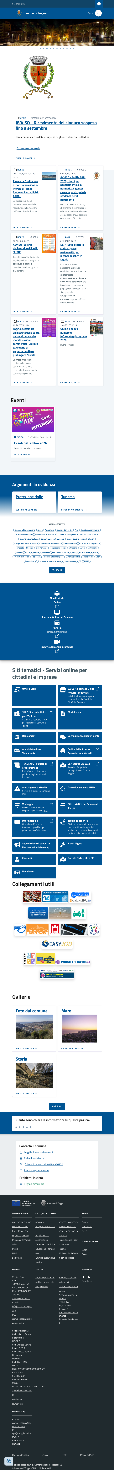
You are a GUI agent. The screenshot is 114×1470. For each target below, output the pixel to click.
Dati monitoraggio (20, 1455)
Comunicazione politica (76, 539)
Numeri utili (17, 1403)
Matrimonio (92, 548)
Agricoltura (49, 530)
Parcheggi (46, 552)
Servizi (45, 1455)
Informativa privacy (67, 1277)
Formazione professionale (51, 543)
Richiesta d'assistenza (68, 1321)
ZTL (80, 561)
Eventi (85, 1254)
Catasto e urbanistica (45, 1244)
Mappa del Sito (87, 1455)
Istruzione (73, 548)
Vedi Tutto (57, 1106)
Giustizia (82, 543)
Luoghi (85, 1249)
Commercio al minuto (87, 534)
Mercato (19, 552)
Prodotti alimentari (21, 556)
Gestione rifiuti (71, 543)
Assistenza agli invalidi (90, 530)
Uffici (14, 1253)
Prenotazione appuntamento (68, 1314)
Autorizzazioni (41, 1240)
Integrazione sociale (58, 548)
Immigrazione (94, 543)
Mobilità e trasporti (67, 1226)
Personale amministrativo (21, 1242)
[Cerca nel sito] (97, 13)
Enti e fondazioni (20, 1231)
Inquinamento (41, 548)
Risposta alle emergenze (53, 556)
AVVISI (67, 237)
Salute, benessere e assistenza (68, 1233)
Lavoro (82, 548)
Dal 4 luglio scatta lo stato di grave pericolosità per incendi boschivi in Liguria (72, 252)
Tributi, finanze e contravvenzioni (68, 1242)
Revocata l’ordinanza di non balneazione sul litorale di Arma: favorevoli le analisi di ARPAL (26, 188)
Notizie (85, 1222)
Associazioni (40, 534)
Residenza (36, 556)
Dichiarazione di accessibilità (68, 1289)
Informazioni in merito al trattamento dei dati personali (44, 1282)
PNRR (86, 561)
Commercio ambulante (29, 539)
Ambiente (39, 1222)
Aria (76, 530)
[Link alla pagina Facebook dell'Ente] (83, 1277)
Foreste (35, 543)
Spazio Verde (88, 556)
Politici (15, 1248)
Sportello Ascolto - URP (22, 1392)
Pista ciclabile (84, 552)
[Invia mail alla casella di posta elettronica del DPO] (22, 1424)
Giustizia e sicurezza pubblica (45, 1260)
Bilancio (51, 534)
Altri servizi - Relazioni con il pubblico (68, 1255)
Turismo (62, 1248)
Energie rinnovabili (21, 543)
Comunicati (87, 1226)
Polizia (95, 552)
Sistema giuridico (73, 556)
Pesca (74, 552)
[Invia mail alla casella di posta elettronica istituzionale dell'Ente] (22, 1308)
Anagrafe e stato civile (45, 1229)
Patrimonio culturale (60, 552)
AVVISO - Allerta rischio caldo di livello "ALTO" (25, 248)
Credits (64, 1455)
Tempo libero (30, 561)
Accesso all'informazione (25, 530)
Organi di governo (20, 1235)
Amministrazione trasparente (68, 1296)
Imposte (20, 548)
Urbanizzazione (70, 561)
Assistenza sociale (25, 534)
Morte (27, 552)
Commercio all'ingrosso (66, 534)
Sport (98, 556)
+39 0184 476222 (21, 1298)
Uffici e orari (17, 1399)
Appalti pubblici (42, 1235)
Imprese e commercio (68, 1222)
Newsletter (87, 1281)
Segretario (17, 1257)
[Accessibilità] (9, 1461)
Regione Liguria (18, 3)
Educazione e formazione (45, 1251)
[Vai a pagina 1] (40, 48)
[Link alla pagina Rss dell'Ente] (88, 1277)
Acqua (40, 530)
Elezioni (91, 539)
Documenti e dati (20, 1226)
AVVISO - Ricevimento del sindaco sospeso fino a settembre (56, 125)
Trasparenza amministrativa (49, 561)
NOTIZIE (22, 118)
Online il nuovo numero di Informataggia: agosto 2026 (73, 334)
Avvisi (84, 1231)
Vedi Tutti (57, 570)
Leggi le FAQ (64, 1302)
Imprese (29, 548)
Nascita (36, 552)
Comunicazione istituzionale (52, 539)
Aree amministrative (21, 1222)
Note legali (64, 1282)
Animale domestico (64, 530)
